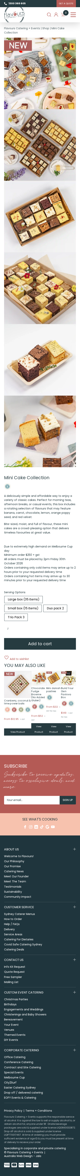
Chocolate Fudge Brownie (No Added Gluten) (38, 694)
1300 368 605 (17, 3)
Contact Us (13, 960)
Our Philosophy (14, 861)
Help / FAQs (12, 924)
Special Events (13, 1072)
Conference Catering (18, 1062)
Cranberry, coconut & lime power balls (17, 702)
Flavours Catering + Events (22, 28)
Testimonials (12, 887)
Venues (9, 1030)
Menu (73, 14)
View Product (17, 731)
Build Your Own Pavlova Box (67, 693)
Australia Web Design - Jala (22, 1156)
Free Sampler (13, 977)
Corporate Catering (21, 1050)
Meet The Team (15, 881)
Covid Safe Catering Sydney (23, 944)
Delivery (9, 929)
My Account (56, 15)
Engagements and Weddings (23, 1009)
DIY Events (11, 1040)
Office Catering (14, 1057)
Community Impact (17, 897)
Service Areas (13, 934)
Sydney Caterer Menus (19, 914)
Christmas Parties (16, 999)
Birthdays (10, 1004)
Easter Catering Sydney (20, 1088)
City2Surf (10, 1082)
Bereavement (13, 1019)
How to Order (13, 919)
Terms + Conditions (38, 1111)
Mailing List (11, 982)
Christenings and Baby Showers (25, 1014)
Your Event (11, 1025)
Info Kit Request (14, 967)
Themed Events (14, 1035)
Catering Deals (14, 949)
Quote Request (14, 972)
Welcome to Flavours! (19, 856)
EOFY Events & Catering (20, 1098)
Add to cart (40, 644)
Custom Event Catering (23, 992)
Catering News (14, 871)
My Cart (66, 14)
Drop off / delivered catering (23, 1093)
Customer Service (19, 907)
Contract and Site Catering (22, 1067)
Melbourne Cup (14, 1077)
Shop (45, 28)
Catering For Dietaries (18, 939)
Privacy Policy (13, 1111)
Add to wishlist (19, 658)
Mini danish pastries (53, 690)
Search (49, 15)
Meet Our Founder (16, 876)
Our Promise (12, 866)
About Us (11, 849)
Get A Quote (66, 3)
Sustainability (13, 892)
